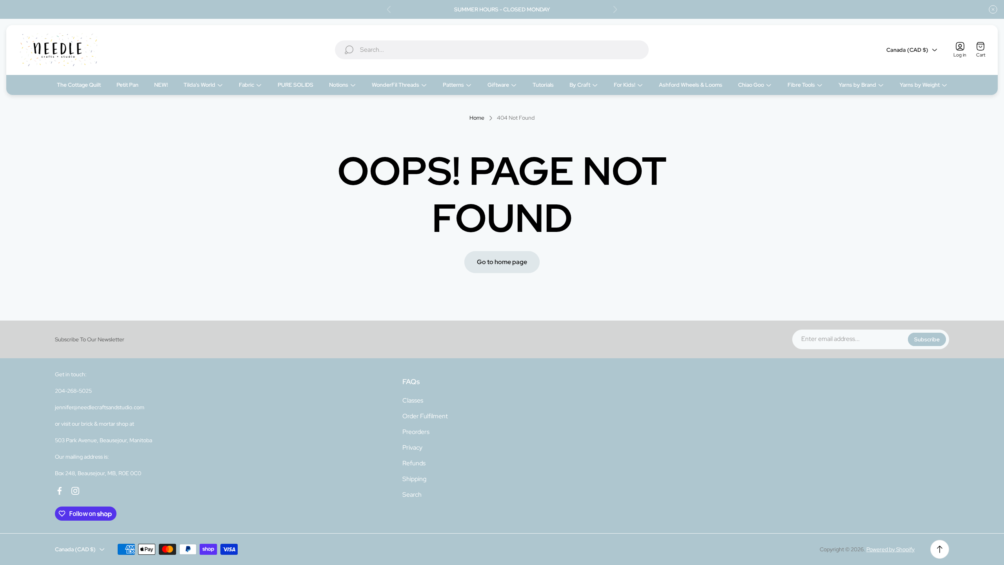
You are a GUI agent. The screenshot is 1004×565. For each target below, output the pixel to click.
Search (412, 494)
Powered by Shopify (890, 549)
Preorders (415, 432)
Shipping (414, 479)
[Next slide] (615, 9)
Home (476, 118)
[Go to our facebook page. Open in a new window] (59, 491)
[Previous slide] (389, 9)
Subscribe (927, 339)
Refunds (414, 463)
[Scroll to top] (939, 549)
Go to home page (502, 262)
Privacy (412, 447)
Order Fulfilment (425, 416)
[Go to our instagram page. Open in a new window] (75, 491)
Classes (412, 400)
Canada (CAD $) (907, 49)
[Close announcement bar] (993, 9)
